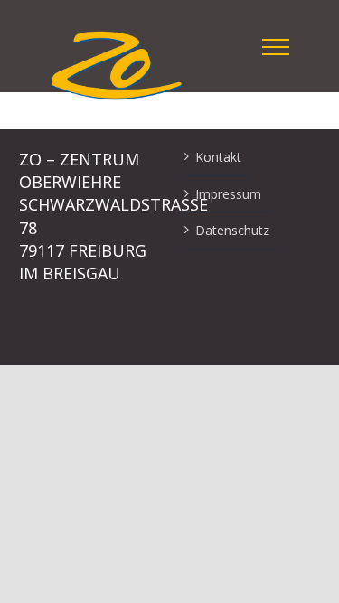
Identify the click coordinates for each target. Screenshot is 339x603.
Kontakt (218, 156)
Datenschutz (232, 230)
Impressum (228, 194)
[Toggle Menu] (276, 47)
